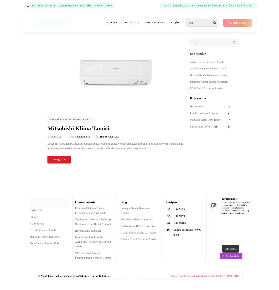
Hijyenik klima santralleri (88, 230)
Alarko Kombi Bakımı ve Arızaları (207, 62)
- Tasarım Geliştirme (99, 276)
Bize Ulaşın (180, 222)
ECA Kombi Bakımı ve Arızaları (206, 88)
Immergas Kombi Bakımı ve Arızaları (209, 81)
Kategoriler (153, 22)
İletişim (174, 22)
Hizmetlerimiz (197, 106)
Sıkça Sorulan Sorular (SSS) (44, 243)
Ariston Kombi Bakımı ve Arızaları (208, 68)
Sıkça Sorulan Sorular (203, 126)
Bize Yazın (179, 209)
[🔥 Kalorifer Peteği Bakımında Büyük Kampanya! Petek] (220, 224)
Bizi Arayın (180, 215)
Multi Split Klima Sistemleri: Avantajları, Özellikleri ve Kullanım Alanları (93, 242)
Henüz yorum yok (109, 136)
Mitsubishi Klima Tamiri (78, 128)
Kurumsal (130, 22)
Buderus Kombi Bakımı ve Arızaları (208, 75)
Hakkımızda (36, 210)
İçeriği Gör (59, 159)
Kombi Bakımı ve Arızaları (204, 113)
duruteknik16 (83, 136)
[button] (237, 23)
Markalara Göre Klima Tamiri (69, 119)
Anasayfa (112, 22)
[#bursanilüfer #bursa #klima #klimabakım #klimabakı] (241, 224)
